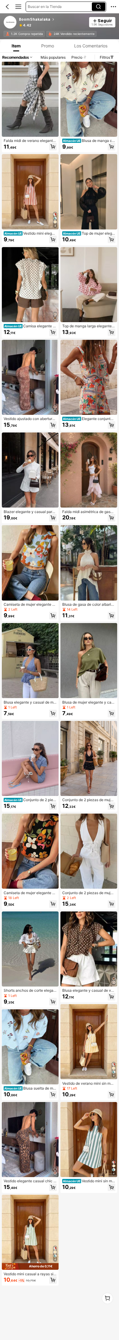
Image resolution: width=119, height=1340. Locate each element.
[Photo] (7, 34)
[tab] (15, 45)
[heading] (52, 19)
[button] (7, 6)
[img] (30, 1266)
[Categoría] (18, 6)
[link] (10, 22)
